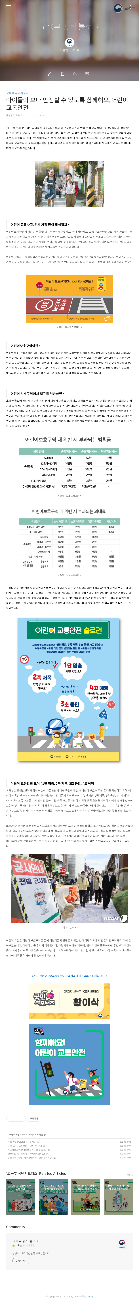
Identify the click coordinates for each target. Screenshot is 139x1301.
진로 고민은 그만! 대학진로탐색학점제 (25, 1146)
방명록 (63, 73)
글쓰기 (51, 73)
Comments (15, 1227)
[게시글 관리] (21, 1118)
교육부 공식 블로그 (69, 27)
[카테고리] (8, 7)
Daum (69, 1296)
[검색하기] (131, 7)
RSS (75, 73)
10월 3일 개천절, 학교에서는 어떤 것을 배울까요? (30, 1157)
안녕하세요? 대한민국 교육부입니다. (31, 1253)
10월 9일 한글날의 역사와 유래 (22, 1142)
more (130, 1174)
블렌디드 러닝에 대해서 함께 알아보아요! (26, 1153)
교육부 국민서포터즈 (18, 93)
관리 (87, 73)
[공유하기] (17, 1118)
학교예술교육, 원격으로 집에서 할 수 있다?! (27, 1150)
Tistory (90, 1296)
